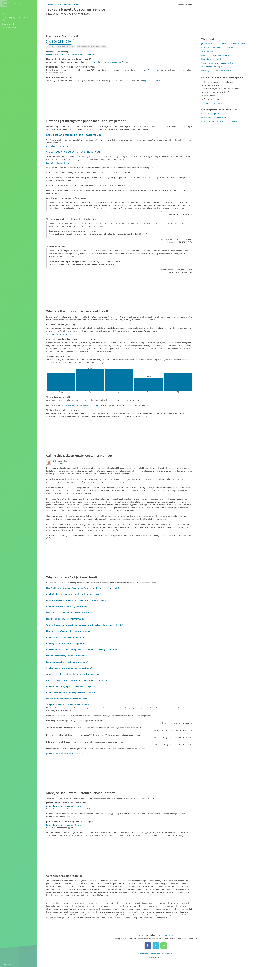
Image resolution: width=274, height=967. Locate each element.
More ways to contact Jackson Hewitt (216, 70)
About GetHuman (9, 28)
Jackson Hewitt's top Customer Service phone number (223, 44)
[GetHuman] (10, 3)
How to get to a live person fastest (215, 55)
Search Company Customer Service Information (16, 18)
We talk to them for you (55, 54)
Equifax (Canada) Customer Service (215, 114)
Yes (159, 935)
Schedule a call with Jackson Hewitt (60, 334)
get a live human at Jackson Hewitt (107, 62)
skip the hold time (150, 80)
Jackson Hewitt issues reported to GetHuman (64, 754)
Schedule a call (92, 54)
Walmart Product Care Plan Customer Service (219, 121)
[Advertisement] (110, 100)
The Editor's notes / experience (213, 67)
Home (4, 14)
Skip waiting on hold (76, 54)
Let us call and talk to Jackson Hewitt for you (74, 134)
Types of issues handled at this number (217, 63)
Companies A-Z (8, 24)
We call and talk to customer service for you (219, 47)
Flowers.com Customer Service (213, 117)
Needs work (168, 935)
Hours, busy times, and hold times (215, 59)
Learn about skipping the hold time (60, 163)
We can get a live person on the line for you (73, 151)
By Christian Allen (60, 461)
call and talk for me (72, 405)
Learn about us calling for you (58, 146)
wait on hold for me (90, 405)
